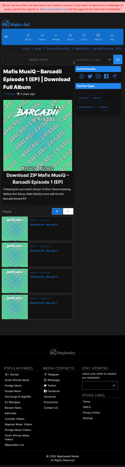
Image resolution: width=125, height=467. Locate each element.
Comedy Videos (14, 418)
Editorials (10, 413)
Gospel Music (13, 391)
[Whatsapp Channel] (82, 76)
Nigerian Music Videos (18, 424)
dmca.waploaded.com (53, 9)
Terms (86, 401)
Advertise (50, 396)
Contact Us (51, 407)
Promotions (51, 402)
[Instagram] (98, 76)
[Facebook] (106, 76)
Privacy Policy (91, 412)
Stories (83, 97)
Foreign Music (13, 385)
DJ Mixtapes (12, 402)
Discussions (86, 107)
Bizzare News (13, 407)
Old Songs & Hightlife (18, 396)
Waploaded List (14, 444)
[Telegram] (114, 76)
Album (11, 93)
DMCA (87, 407)
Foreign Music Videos (18, 429)
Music (97, 97)
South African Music (17, 380)
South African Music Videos (17, 437)
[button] (6, 37)
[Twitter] (90, 76)
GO (118, 59)
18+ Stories (12, 374)
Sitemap (88, 418)
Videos (103, 107)
